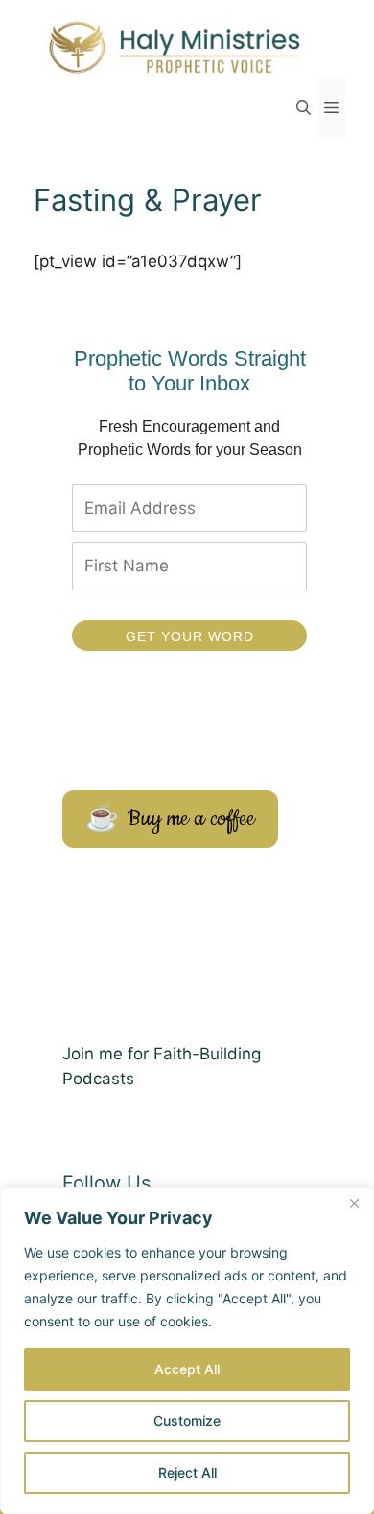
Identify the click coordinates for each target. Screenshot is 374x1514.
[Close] (353, 1202)
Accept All (187, 1369)
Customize (187, 1421)
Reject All (187, 1472)
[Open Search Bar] (303, 108)
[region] (187, 1350)
